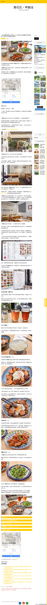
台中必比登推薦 (12, 590)
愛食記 (11, 586)
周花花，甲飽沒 (23, 7)
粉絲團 (3, 529)
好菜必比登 (3, 590)
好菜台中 (10, 588)
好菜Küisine (19, 588)
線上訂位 (8, 529)
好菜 (22, 588)
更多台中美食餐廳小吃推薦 (12, 129)
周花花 (8, 38)
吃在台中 (3, 38)
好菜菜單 (29, 588)
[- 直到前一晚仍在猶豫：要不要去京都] (37, 90)
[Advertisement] (23, 22)
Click (46, 302)
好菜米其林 (26, 588)
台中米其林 (15, 588)
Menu (3, 1)
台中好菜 (7, 588)
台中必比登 (8, 590)
